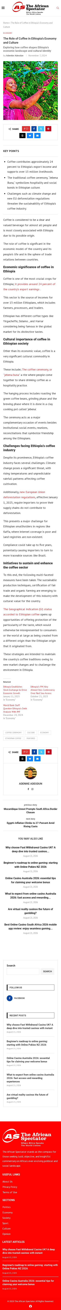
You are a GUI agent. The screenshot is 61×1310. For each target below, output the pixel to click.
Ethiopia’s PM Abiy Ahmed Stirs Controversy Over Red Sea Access (43, 690)
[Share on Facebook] (34, 128)
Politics (6, 1207)
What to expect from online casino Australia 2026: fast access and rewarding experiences (30, 1078)
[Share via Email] (37, 135)
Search (11, 965)
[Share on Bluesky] (30, 135)
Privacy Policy (9, 1187)
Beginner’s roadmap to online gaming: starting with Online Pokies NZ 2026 (27, 1043)
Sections (8, 1200)
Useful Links (11, 1174)
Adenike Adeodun (14, 55)
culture (31, 732)
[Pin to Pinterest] (48, 128)
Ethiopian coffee (13, 738)
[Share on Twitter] (41, 128)
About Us (7, 1181)
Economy (7, 1212)
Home (6, 22)
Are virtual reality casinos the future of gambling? (27, 1096)
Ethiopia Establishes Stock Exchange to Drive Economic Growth (15, 690)
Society (6, 1217)
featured (31, 738)
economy (44, 732)
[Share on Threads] (22, 135)
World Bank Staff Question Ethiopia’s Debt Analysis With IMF (15, 708)
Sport (5, 1223)
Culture (6, 1228)
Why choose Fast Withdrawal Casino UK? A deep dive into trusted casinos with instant (30, 1026)
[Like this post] (27, 128)
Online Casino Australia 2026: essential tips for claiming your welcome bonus (28, 1060)
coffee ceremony (13, 732)
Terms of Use (9, 1192)
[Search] (57, 8)
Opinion (6, 1234)
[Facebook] (30, 1306)
